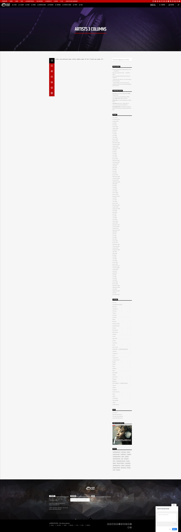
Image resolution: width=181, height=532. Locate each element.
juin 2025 (114, 123)
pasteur (128, 465)
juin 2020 (114, 185)
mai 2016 (114, 257)
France (114, 336)
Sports (113, 396)
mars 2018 (114, 219)
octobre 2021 (115, 164)
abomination (116, 452)
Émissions (51, 5)
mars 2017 (114, 239)
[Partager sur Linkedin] (52, 82)
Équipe (17, 1)
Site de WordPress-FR (117, 418)
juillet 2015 (114, 273)
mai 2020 (114, 187)
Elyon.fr (56, 1)
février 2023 (115, 139)
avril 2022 (114, 155)
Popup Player (115, 95)
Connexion (114, 412)
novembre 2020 (116, 178)
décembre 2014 (116, 285)
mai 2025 (114, 124)
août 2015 (114, 271)
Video (113, 402)
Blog (22, 1)
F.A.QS (62, 1)
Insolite (114, 340)
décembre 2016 (115, 244)
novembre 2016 (115, 246)
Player (172, 5)
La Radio (22, 5)
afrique (123, 452)
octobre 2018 (115, 207)
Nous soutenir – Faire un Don (99, 504)
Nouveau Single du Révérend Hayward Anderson (57, 504)
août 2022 (114, 149)
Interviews (114, 342)
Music (28, 5)
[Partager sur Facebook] (52, 66)
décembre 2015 (115, 266)
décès (127, 456)
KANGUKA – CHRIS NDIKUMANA (120, 349)
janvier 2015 (115, 283)
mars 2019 (114, 201)
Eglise (113, 319)
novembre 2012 (115, 294)
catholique (116, 454)
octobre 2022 (115, 146)
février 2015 (115, 282)
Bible (128, 452)
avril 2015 (114, 278)
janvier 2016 (115, 264)
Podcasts (71, 525)
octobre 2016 (115, 248)
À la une (114, 302)
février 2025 (115, 126)
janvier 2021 (115, 174)
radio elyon (116, 467)
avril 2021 (114, 173)
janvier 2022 (115, 158)
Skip (170, 529)
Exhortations (115, 332)
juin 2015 (114, 274)
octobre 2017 (115, 228)
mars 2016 (114, 260)
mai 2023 (114, 133)
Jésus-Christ (120, 463)
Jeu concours (115, 347)
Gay (114, 461)
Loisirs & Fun (115, 357)
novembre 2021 (115, 162)
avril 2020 (114, 189)
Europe (114, 328)
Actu (77, 525)
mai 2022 (114, 153)
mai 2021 (114, 171)
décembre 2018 (115, 205)
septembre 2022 (116, 148)
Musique (114, 368)
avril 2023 (114, 135)
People (114, 374)
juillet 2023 (114, 130)
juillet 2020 (114, 183)
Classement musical (30, 1)
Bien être (114, 306)
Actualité (52, 496)
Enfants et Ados (116, 323)
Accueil (15, 5)
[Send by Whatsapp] (52, 88)
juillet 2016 (114, 253)
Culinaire (114, 317)
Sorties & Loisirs (67, 5)
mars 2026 (114, 117)
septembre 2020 (116, 182)
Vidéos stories (115, 404)
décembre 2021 (115, 160)
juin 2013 (114, 292)
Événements (96, 502)
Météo (76, 5)
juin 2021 (114, 169)
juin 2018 (114, 214)
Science (114, 385)
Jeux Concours (40, 1)
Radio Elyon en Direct (122, 98)
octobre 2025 (115, 121)
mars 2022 (114, 157)
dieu (123, 456)
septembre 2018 (116, 208)
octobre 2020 (115, 180)
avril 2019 (114, 199)
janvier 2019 (115, 203)
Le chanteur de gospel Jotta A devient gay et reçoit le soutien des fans (121, 108)
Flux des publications (117, 414)
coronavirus (116, 456)
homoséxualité (120, 461)
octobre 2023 (115, 128)
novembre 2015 (115, 267)
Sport (113, 394)
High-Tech (114, 338)
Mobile (114, 362)
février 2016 (115, 262)
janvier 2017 (115, 242)
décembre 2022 (116, 142)
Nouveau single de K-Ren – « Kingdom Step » (56, 499)
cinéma (129, 454)
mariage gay (116, 465)
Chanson (114, 311)
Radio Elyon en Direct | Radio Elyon (120, 93)
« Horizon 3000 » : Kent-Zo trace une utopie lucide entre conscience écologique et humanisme (121, 84)
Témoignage (115, 400)
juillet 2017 (114, 232)
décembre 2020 (116, 176)
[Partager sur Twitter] (52, 71)
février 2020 (115, 192)
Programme (4, 1)
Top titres (59, 525)
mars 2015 (114, 280)
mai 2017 (114, 235)
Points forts (115, 377)
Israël (113, 345)
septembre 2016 (116, 249)
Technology (115, 398)
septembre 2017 (116, 230)
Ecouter (163, 5)
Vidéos (11, 1)
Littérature (114, 353)
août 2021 (114, 165)
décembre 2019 (115, 196)
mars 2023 (114, 137)
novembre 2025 (116, 119)
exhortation (116, 458)
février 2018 (115, 221)
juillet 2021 (114, 167)
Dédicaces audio (42, 5)
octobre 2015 (115, 269)
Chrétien (123, 454)
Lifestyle (114, 351)
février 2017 (115, 240)
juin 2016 (114, 255)
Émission (114, 321)
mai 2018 (114, 216)
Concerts (114, 315)
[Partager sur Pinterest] (52, 77)
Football (114, 334)
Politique (114, 379)
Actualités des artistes (117, 304)
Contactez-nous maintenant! (72, 1)
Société (114, 387)
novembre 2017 (115, 226)
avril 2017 (114, 237)
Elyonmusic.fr (48, 1)
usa (114, 470)
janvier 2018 (115, 223)
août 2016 (114, 251)
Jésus (114, 463)
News (113, 370)
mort (122, 465)
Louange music (115, 360)
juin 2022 (114, 151)
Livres (113, 355)
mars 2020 (114, 190)
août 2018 (114, 210)
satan (128, 467)
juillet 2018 (114, 212)
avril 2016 (114, 258)
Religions (114, 381)
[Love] (52, 93)
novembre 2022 (116, 144)
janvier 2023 (115, 140)
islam (127, 461)
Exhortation (115, 330)
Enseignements (115, 325)
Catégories (114, 308)
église (118, 470)
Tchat (82, 525)
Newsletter (114, 372)
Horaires (59, 5)
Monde (114, 364)
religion (123, 467)
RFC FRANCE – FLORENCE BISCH (120, 383)
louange (127, 463)
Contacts (88, 525)
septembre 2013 (116, 290)
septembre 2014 (116, 287)
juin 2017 (114, 233)
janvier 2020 (115, 194)
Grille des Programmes (98, 500)
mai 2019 (114, 198)
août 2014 (114, 289)
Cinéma (114, 313)
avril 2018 (114, 217)
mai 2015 (114, 276)
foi (122, 458)
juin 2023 (114, 132)
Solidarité (114, 389)
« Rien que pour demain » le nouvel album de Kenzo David (58, 508)
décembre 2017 (115, 224)
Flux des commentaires (117, 416)
